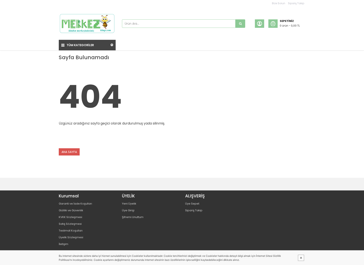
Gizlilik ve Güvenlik (71, 210)
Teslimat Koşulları (71, 231)
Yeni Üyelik (129, 204)
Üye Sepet (192, 204)
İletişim (63, 244)
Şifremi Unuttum (132, 217)
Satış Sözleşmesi (70, 224)
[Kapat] (301, 258)
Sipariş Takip (296, 3)
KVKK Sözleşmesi (70, 217)
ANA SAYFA (69, 152)
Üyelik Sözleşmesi (71, 237)
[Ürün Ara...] (240, 23)
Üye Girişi (128, 210)
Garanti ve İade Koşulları (75, 204)
